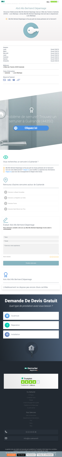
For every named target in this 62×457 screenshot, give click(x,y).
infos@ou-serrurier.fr (31, 438)
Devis (31, 423)
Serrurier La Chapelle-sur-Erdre (17, 198)
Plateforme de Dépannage (31, 405)
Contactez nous (31, 397)
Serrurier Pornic (12, 203)
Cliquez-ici (26, 170)
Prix (31, 420)
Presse (31, 400)
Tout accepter (11, 455)
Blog (31, 426)
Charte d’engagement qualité (31, 402)
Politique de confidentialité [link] (45, 455)
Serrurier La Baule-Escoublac (16, 192)
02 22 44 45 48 (31, 432)
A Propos (31, 395)
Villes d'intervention (31, 415)
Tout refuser (21, 455)
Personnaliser (31, 455)
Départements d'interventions (31, 418)
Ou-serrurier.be (31, 408)
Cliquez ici (31, 128)
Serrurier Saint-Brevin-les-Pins (16, 209)
